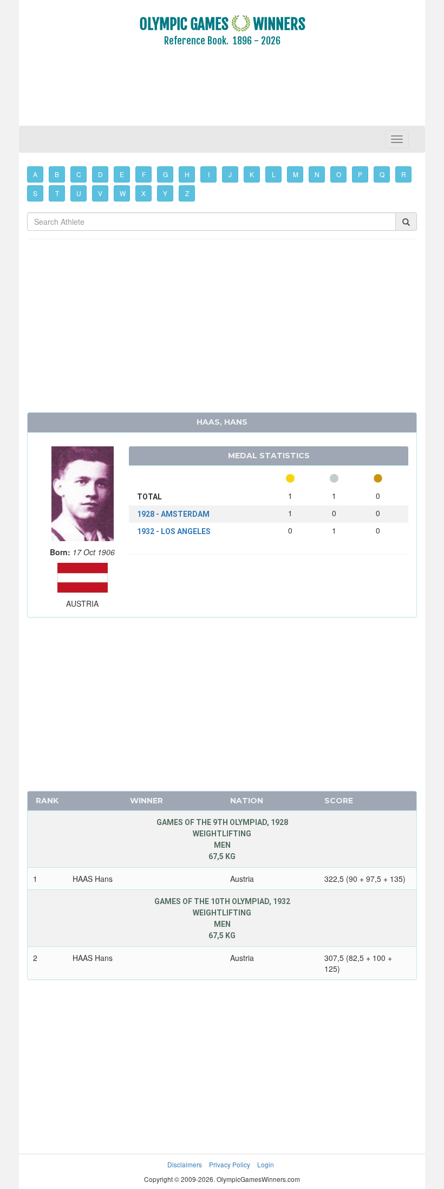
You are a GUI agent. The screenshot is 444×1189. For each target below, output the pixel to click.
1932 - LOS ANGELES (174, 531)
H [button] (187, 174)
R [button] (403, 174)
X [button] (143, 193)
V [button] (100, 193)
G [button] (165, 174)
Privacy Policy (229, 1164)
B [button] (57, 174)
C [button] (78, 174)
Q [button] (382, 174)
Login (265, 1164)
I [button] (209, 174)
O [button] (338, 174)
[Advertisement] (222, 93)
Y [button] (165, 193)
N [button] (317, 174)
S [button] (35, 193)
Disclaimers (184, 1164)
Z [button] (187, 193)
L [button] (274, 174)
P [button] (360, 174)
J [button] (230, 174)
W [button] (123, 193)
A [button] (35, 174)
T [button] (57, 193)
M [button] (295, 174)
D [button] (100, 174)
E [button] (122, 174)
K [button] (252, 174)
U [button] (78, 193)
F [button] (144, 174)
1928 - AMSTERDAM (173, 514)
